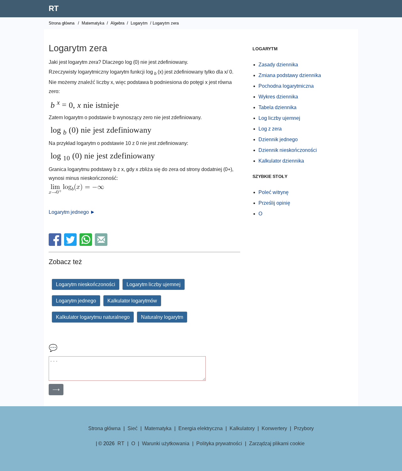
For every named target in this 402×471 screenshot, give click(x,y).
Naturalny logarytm (162, 317)
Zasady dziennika (278, 64)
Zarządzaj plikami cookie (277, 443)
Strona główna (61, 23)
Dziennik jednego (278, 139)
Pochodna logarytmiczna (286, 86)
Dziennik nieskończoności (287, 150)
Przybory (304, 428)
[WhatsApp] (86, 244)
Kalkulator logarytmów (132, 300)
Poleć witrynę (273, 192)
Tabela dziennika (277, 107)
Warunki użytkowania (165, 443)
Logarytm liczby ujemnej (154, 284)
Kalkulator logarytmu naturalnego (93, 317)
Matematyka (93, 23)
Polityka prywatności (219, 443)
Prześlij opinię (274, 203)
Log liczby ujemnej (279, 118)
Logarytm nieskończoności (85, 284)
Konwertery (274, 428)
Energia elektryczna (200, 428)
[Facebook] (56, 244)
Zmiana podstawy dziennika (289, 75)
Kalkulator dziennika (281, 160)
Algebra (117, 23)
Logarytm (139, 23)
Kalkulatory (242, 428)
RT (54, 8)
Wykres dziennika (278, 96)
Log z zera (270, 128)
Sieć (133, 428)
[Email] (102, 244)
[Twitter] (71, 244)
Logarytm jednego (76, 300)
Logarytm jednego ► (72, 212)
